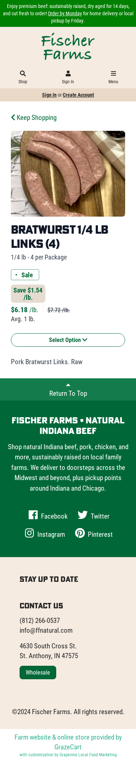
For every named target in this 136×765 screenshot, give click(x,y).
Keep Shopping (36, 117)
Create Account (78, 94)
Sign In (68, 81)
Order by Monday (65, 13)
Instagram (50, 534)
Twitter (99, 515)
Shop (22, 81)
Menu (113, 81)
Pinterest (99, 534)
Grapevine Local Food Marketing (88, 754)
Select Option (65, 339)
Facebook (54, 515)
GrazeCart (68, 746)
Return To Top (68, 393)
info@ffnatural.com (46, 630)
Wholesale (38, 672)
